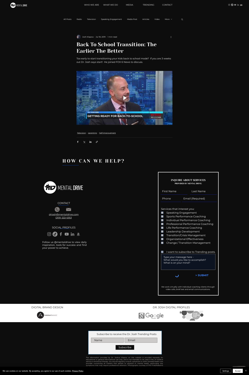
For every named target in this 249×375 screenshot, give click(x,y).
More (167, 19)
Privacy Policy (77, 371)
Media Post (132, 19)
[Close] (245, 371)
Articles (145, 19)
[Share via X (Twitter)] (84, 142)
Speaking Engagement (111, 19)
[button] (182, 19)
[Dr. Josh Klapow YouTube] (235, 5)
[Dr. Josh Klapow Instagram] (229, 5)
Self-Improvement (107, 133)
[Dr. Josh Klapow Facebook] (60, 234)
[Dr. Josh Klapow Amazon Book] (78, 234)
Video (157, 19)
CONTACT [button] (64, 203)
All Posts (67, 19)
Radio (79, 19)
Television (91, 19)
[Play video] (124, 98)
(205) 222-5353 (63, 217)
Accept (238, 371)
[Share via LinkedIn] (90, 142)
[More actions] (170, 36)
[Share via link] (97, 142)
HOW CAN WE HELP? (93, 161)
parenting (92, 133)
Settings (225, 371)
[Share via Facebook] (78, 142)
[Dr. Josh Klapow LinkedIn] (238, 5)
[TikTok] (232, 5)
